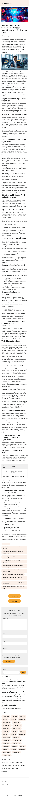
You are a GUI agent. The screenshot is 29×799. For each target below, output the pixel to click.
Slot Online (4, 768)
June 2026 (22, 716)
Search (4, 669)
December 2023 (6, 755)
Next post (14, 601)
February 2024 (6, 752)
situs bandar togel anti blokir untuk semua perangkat (12, 578)
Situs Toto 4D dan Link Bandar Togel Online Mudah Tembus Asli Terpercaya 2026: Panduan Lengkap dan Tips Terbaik (13, 687)
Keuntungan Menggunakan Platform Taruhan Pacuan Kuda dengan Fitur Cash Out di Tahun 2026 (13, 700)
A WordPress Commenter (7, 708)
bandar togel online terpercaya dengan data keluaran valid (13, 552)
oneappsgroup (6, 3)
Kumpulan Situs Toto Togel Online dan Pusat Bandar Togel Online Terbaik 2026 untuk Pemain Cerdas (13, 681)
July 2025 (14, 731)
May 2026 (5, 719)
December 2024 (6, 740)
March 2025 (22, 734)
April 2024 (13, 749)
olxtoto (3, 787)
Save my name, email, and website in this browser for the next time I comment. (13, 656)
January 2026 (16, 722)
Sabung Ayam (21, 765)
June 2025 (22, 731)
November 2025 (17, 725)
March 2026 (22, 719)
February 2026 (6, 722)
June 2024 (22, 746)
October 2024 (6, 743)
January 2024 (16, 752)
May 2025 (5, 734)
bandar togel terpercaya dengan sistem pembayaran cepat (12, 570)
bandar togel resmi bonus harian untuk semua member (13, 561)
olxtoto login (4, 784)
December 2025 (6, 725)
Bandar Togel (6, 543)
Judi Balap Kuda (13, 762)
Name (4, 633)
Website (4, 648)
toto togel (4, 771)
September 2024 (16, 743)
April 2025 (13, 734)
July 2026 (14, 716)
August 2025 (6, 731)
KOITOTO (19, 795)
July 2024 (14, 746)
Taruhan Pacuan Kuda (12, 768)
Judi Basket (20, 762)
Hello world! (19, 708)
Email (4, 641)
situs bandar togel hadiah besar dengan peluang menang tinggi (14, 582)
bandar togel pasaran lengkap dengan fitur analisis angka (12, 557)
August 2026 (6, 716)
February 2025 (6, 737)
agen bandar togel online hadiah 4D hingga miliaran (13, 547)
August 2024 (6, 746)
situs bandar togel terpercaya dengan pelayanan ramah (14, 587)
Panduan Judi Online (12, 765)
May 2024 (5, 749)
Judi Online (4, 765)
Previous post (14, 596)
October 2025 (6, 728)
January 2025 (16, 737)
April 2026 (13, 719)
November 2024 (17, 740)
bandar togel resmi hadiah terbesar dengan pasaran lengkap (13, 566)
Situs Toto (4, 781)
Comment (5, 618)
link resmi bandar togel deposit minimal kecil (13, 574)
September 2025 (16, 728)
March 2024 (22, 749)
